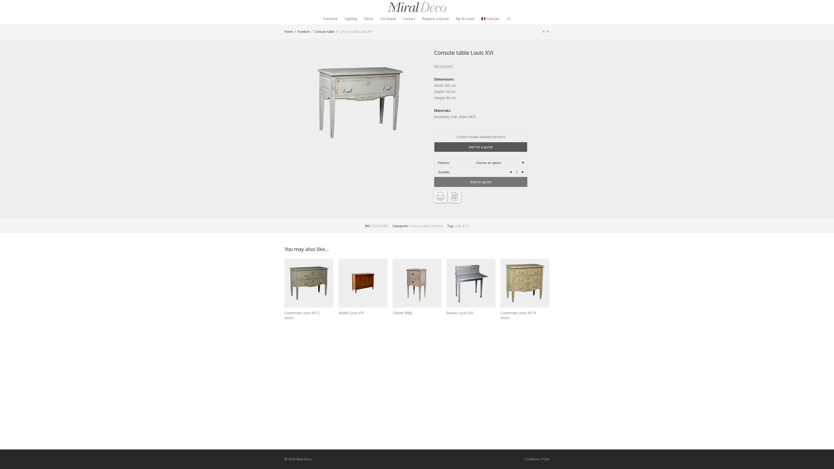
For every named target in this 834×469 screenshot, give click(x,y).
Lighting (350, 19)
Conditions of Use (537, 459)
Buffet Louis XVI (351, 313)
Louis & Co (462, 226)
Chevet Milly (402, 313)
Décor (369, 19)
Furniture (330, 19)
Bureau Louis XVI (460, 313)
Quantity (444, 172)
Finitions (443, 163)
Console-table (324, 31)
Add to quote (480, 182)
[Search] (509, 18)
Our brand (388, 19)
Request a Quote (435, 19)
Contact (409, 19)
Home (289, 31)
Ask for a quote (481, 147)
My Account (465, 19)
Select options (292, 318)
